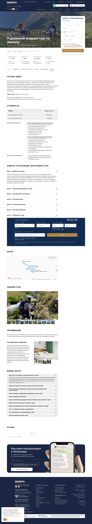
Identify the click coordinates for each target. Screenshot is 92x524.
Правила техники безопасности (22, 506)
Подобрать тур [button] (80, 486)
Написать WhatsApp (61, 5)
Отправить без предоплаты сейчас (73, 50)
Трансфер (67, 9)
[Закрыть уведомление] (23, 508)
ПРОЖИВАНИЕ (45, 69)
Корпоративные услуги (60, 495)
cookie (18, 509)
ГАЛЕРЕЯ (36, 69)
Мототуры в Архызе (59, 491)
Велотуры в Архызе (59, 489)
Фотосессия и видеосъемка (61, 500)
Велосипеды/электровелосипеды (43, 502)
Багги (37, 493)
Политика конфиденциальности (22, 504)
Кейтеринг (57, 497)
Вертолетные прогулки (41, 497)
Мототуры (19, 51)
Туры (60, 9)
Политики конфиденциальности (72, 44)
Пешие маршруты (39, 487)
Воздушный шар (39, 498)
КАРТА (31, 69)
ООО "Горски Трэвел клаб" (22, 499)
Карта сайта (82, 504)
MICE (84, 9)
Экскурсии (76, 9)
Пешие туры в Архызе (59, 487)
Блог (54, 1)
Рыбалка (37, 496)
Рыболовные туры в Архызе (60, 492)
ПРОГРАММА (24, 69)
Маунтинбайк (38, 504)
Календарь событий (80, 1)
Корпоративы (58, 498)
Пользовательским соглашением (71, 47)
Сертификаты (61, 1)
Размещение (47, 1)
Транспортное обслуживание (61, 501)
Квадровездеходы (40, 492)
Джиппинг (38, 489)
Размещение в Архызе (80, 495)
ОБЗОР (9, 69)
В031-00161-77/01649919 (21, 501)
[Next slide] (56, 305)
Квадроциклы (39, 491)
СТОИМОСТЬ (15, 69)
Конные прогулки (39, 488)
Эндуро (37, 505)
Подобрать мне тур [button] (41, 9)
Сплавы (37, 495)
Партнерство (70, 1)
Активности (52, 9)
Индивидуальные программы (61, 502)
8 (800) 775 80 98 (78, 5)
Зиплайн (38, 500)
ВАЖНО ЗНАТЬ (52, 70)
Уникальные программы (60, 503)
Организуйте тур (81, 497)
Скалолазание (39, 501)
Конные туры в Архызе (59, 488)
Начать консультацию (21, 469)
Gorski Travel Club (81, 502)
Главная (9, 33)
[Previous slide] (9, 305)
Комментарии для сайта (14, 436)
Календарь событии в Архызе (78, 494)
